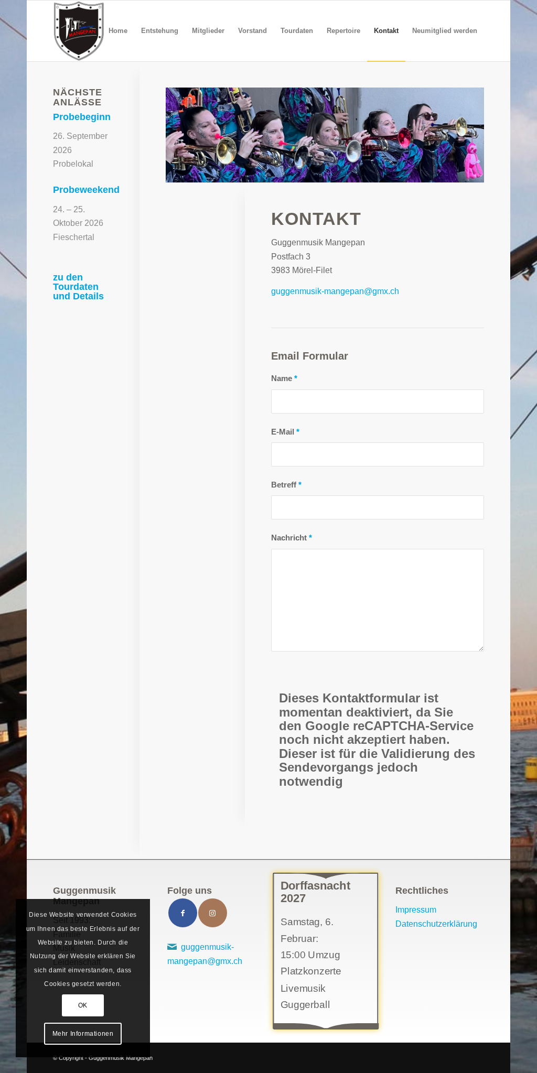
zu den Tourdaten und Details (78, 286)
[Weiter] (475, 135)
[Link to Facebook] (182, 912)
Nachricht (291, 538)
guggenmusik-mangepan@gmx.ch (335, 291)
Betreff (286, 485)
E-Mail (285, 432)
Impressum (415, 909)
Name (284, 378)
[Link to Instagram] (212, 912)
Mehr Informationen (83, 1033)
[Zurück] (175, 135)
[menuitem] (118, 31)
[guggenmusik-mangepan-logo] (78, 31)
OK (83, 1005)
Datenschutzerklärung (436, 923)
